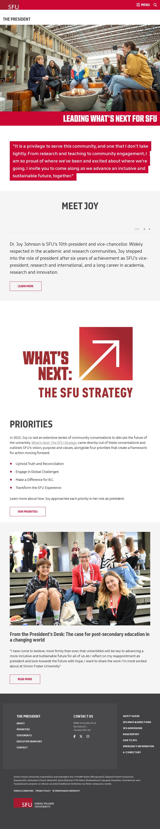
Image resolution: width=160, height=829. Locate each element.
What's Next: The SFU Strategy (54, 443)
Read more (25, 679)
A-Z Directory (132, 752)
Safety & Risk (131, 716)
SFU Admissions (132, 728)
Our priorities (28, 511)
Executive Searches (29, 741)
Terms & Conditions (24, 790)
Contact (22, 747)
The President (16, 19)
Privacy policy (43, 790)
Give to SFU (130, 740)
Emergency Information (138, 746)
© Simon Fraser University (66, 790)
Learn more (26, 286)
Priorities (23, 729)
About (21, 723)
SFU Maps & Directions (137, 722)
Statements (24, 735)
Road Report (131, 734)
